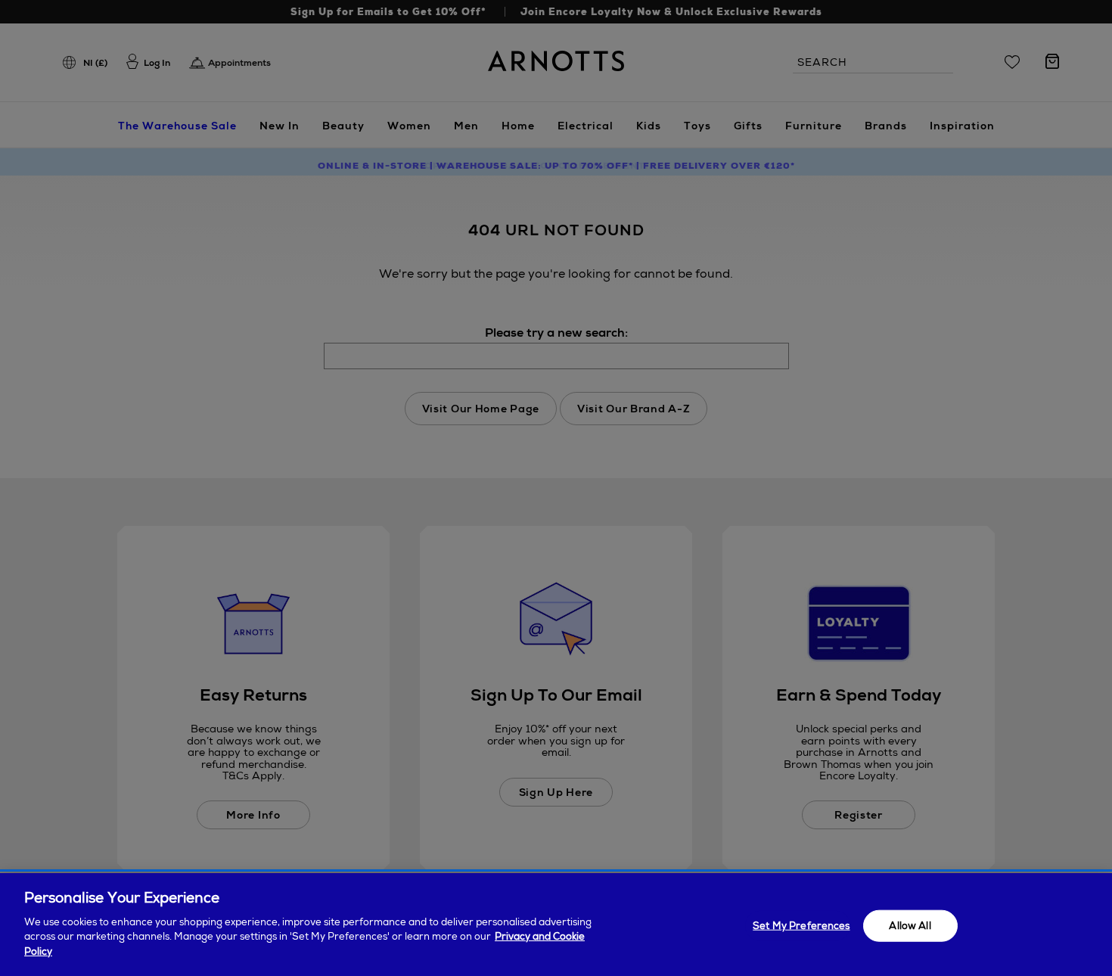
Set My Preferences (801, 924)
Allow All (909, 924)
